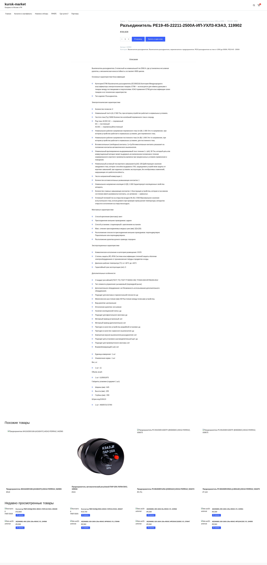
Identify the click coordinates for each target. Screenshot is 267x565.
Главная (8, 14)
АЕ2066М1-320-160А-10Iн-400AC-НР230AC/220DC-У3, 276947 (168, 521)
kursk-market (15, 4)
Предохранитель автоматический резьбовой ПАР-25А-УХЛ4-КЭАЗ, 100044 (99, 488)
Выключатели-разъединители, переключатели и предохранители (149, 21)
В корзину (138, 39)
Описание (133, 59)
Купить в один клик (155, 39)
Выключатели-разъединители (182, 21)
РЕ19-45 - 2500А (232, 21)
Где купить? (64, 14)
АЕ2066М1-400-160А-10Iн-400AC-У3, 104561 (227, 509)
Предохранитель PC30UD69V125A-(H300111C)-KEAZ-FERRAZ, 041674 (165, 489)
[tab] (133, 59)
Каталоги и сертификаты (23, 14)
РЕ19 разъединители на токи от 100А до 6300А (209, 21)
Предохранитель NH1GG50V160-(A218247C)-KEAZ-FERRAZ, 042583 (34, 489)
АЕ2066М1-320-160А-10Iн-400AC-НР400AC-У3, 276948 (100, 521)
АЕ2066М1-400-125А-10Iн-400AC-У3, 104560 (31, 521)
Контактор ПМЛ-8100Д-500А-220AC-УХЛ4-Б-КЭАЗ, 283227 (102, 509)
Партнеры (75, 14)
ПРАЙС (54, 14)
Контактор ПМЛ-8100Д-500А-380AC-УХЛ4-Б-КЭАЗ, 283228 (36, 509)
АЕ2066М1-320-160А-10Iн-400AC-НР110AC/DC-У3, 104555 (232, 521)
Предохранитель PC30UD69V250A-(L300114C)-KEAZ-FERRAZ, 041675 (231, 489)
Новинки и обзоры (41, 14)
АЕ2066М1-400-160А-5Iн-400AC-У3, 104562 (162, 509)
